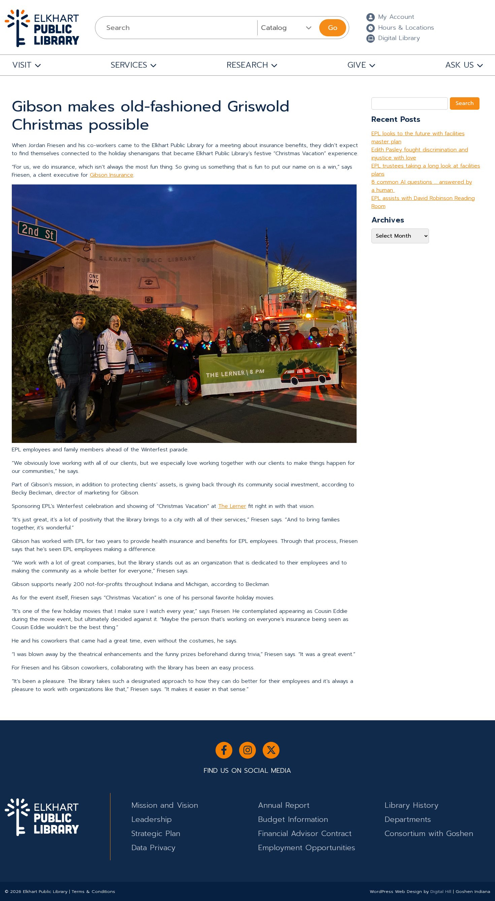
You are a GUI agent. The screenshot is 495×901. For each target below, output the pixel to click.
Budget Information (293, 819)
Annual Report (283, 805)
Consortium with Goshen (429, 833)
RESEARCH (247, 65)
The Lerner (232, 506)
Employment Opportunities (306, 847)
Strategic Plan (155, 833)
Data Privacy (153, 847)
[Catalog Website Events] (287, 27)
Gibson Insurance (111, 175)
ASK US (459, 65)
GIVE (357, 65)
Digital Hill (440, 891)
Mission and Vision (164, 805)
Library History (411, 805)
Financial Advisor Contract (305, 833)
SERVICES (129, 65)
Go (332, 27)
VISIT (22, 65)
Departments (408, 819)
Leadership (151, 819)
